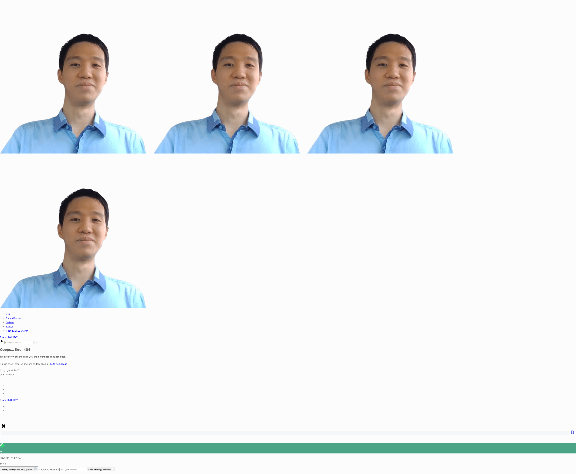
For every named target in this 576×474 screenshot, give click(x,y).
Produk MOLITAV (9, 337)
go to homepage (58, 363)
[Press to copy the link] (572, 433)
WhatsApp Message (48, 469)
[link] (36, 342)
